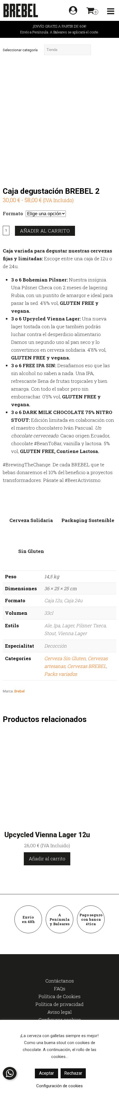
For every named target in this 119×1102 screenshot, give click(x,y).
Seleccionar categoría (20, 50)
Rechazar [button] (73, 1073)
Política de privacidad (59, 1004)
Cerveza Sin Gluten (65, 658)
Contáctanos (59, 981)
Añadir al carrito (45, 230)
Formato (13, 213)
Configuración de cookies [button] (59, 1085)
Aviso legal (59, 1012)
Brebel (19, 691)
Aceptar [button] (46, 1073)
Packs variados (60, 674)
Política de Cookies (59, 996)
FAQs (59, 988)
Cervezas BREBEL (86, 666)
